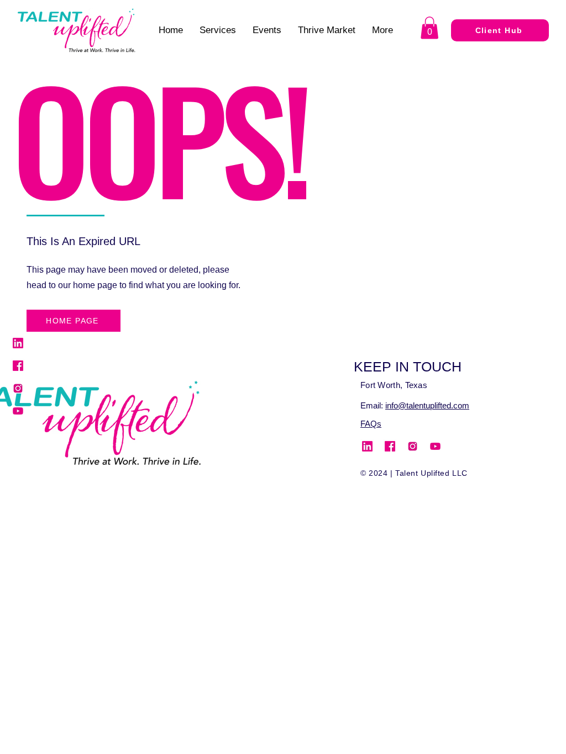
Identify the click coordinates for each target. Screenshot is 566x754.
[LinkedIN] (18, 343)
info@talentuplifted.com (427, 405)
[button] (429, 28)
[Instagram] (18, 388)
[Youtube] (18, 411)
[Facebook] (18, 366)
